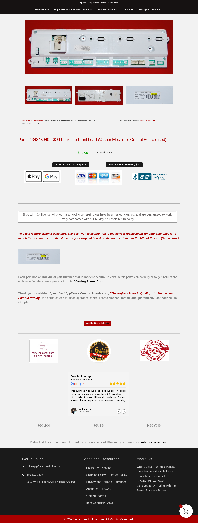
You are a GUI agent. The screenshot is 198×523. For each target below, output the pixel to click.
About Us (92, 488)
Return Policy (118, 474)
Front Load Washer (35, 120)
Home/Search (41, 9)
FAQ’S (106, 488)
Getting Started (96, 495)
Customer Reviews (107, 9)
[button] (124, 411)
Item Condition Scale (99, 502)
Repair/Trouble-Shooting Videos (71, 9)
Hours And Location (98, 468)
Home (24, 120)
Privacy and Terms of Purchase (106, 481)
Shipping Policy (96, 474)
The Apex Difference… (151, 9)
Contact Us (128, 9)
